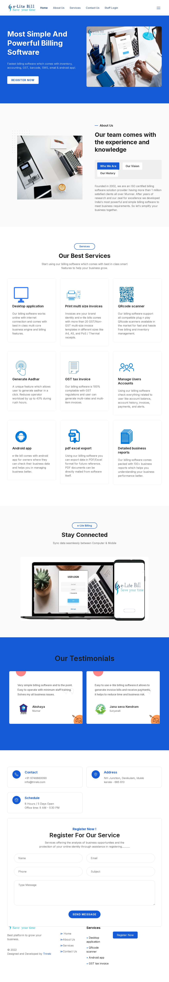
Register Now (125, 935)
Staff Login (111, 7)
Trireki (47, 953)
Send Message (84, 914)
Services (75, 7)
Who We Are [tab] (108, 166)
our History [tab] (107, 173)
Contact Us (92, 7)
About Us (58, 7)
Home (44, 7)
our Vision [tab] (132, 166)
